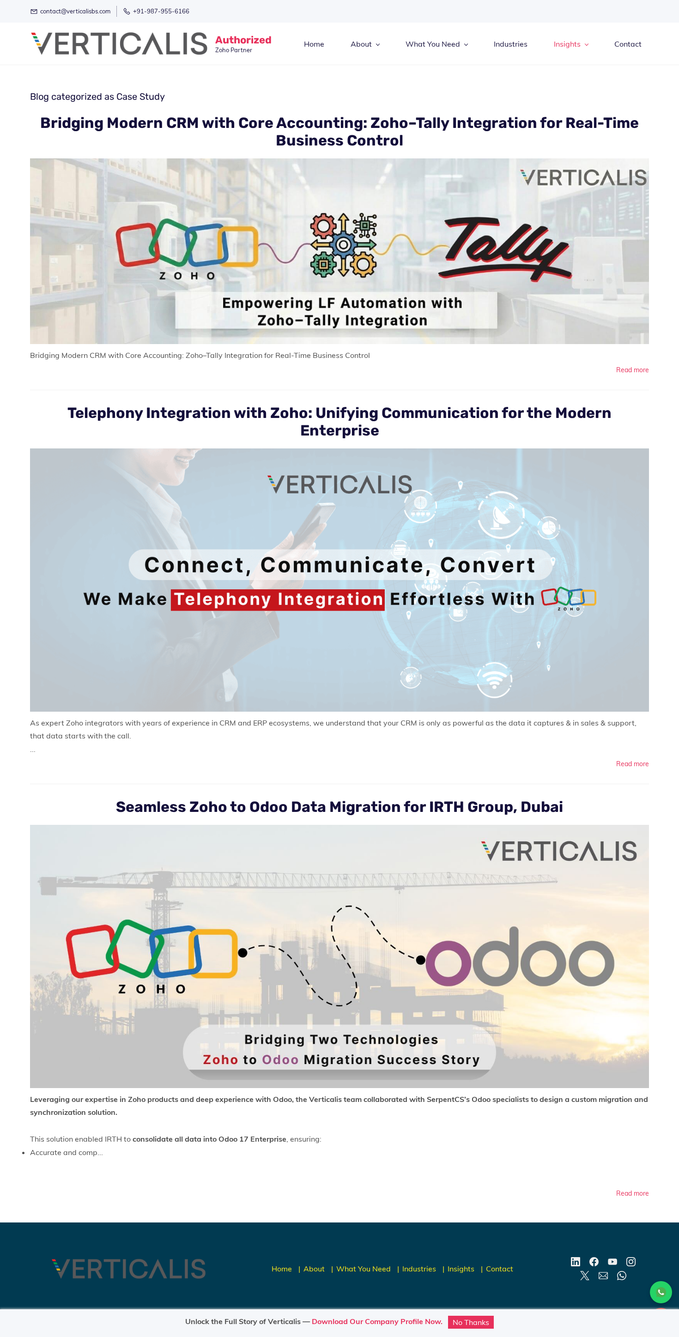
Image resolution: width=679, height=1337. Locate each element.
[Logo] (119, 43)
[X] (585, 1276)
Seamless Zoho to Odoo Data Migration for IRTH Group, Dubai (339, 807)
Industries (419, 1268)
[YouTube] (612, 1262)
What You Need (363, 1268)
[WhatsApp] (622, 1276)
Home (282, 1268)
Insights (461, 1268)
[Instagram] (631, 1262)
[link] (128, 1265)
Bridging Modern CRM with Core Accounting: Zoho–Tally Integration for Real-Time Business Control (339, 131)
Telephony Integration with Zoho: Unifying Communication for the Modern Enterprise (339, 421)
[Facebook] (594, 1262)
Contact (499, 1268)
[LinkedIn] (575, 1262)
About (314, 1268)
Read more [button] (632, 370)
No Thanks (471, 1322)
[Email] (603, 1276)
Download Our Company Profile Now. (377, 1321)
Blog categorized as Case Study (97, 96)
